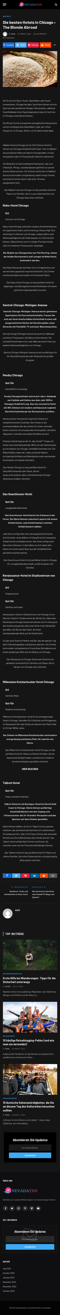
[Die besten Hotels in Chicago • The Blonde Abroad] (30, 69)
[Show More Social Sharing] (54, 45)
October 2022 (9, 1291)
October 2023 (9, 1273)
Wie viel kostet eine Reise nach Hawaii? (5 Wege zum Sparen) (43, 894)
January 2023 (8, 1277)
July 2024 (7, 1268)
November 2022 (9, 1286)
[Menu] (4, 4)
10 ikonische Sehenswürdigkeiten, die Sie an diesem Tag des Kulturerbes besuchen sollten (29, 1106)
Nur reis (7, 16)
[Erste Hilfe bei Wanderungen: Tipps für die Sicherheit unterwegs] (30, 955)
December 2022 (9, 1282)
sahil (13, 34)
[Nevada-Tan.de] (30, 4)
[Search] (55, 4)
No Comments (41, 34)
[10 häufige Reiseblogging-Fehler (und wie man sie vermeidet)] (30, 1017)
